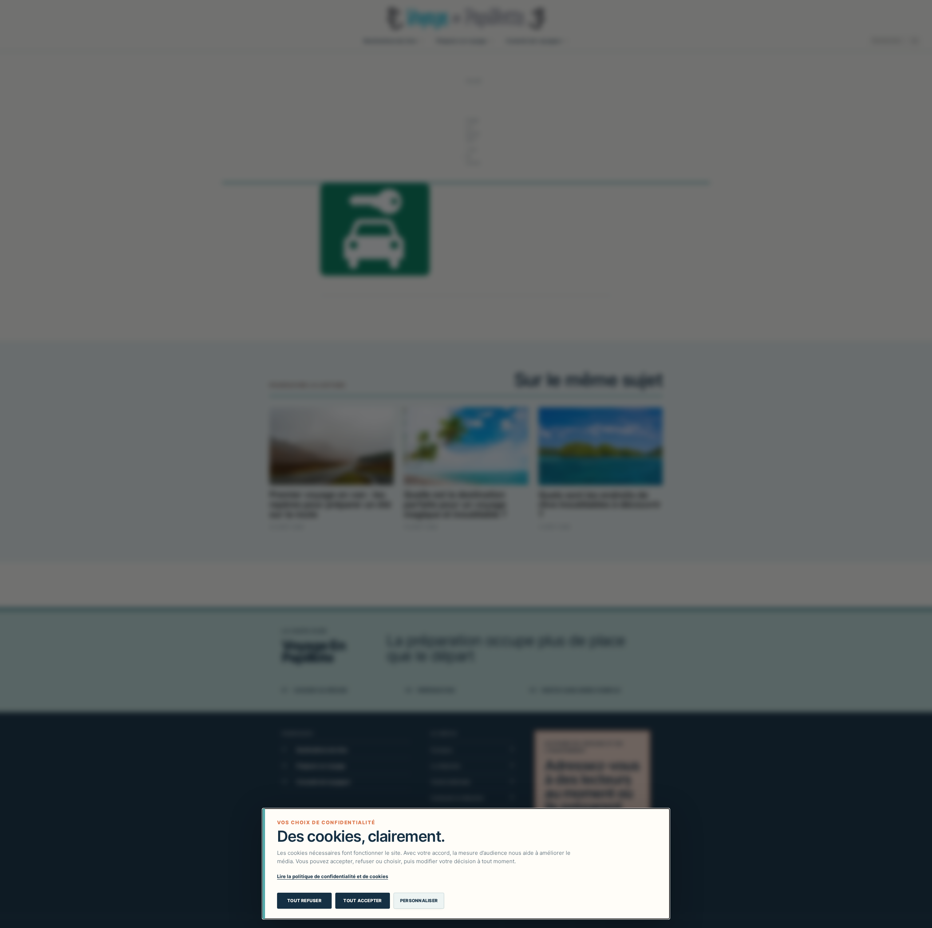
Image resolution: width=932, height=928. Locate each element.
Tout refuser (304, 900)
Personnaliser (419, 900)
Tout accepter (362, 900)
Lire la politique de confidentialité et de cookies (332, 876)
